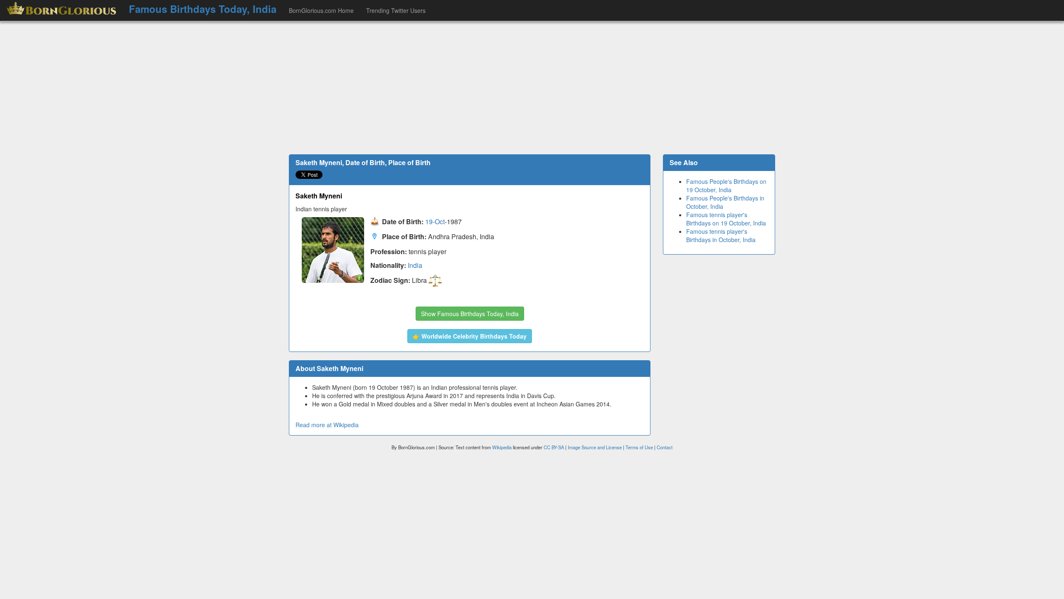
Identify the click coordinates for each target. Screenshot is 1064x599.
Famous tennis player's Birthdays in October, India (721, 235)
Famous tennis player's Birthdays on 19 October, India (726, 218)
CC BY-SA (554, 447)
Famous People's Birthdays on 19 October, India (726, 185)
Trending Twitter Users (396, 10)
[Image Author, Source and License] (359, 277)
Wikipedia (502, 447)
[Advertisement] (532, 88)
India (415, 265)
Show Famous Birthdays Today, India (470, 313)
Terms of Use (640, 447)
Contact (664, 447)
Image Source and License (595, 447)
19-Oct (435, 222)
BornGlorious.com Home (321, 10)
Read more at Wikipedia (327, 425)
